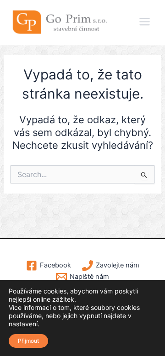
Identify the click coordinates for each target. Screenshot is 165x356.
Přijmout (28, 340)
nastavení (23, 324)
